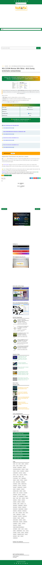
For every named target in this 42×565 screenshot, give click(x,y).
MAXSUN (25, 505)
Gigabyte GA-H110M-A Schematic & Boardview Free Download (23, 403)
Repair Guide (15, 521)
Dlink (20, 476)
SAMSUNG (25, 521)
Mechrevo (15, 507)
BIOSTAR (14, 467)
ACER (14, 463)
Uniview (26, 532)
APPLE (23, 463)
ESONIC (25, 480)
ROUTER (20, 521)
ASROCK (26, 463)
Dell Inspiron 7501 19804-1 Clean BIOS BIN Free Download (23, 333)
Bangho (21, 465)
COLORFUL (22, 471)
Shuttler (15, 525)
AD (16, 463)
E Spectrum (15, 478)
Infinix (23, 498)
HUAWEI (26, 496)
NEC (16, 512)
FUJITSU (19, 485)
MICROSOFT (15, 509)
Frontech (15, 485)
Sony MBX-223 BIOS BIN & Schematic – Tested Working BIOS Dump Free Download (23, 320)
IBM (17, 498)
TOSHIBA (14, 532)
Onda (14, 514)
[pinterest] (19, 1)
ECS (19, 478)
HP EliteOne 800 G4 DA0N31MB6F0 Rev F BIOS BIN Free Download (22, 347)
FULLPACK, (4, 73)
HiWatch (23, 494)
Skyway (19, 525)
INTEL (27, 498)
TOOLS (27, 530)
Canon (24, 467)
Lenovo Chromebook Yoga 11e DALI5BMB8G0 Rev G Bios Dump (22, 340)
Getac (14, 489)
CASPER (23, 469)
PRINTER (14, 518)
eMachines (24, 478)
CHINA (27, 469)
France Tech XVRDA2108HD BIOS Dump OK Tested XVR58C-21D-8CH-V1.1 (23, 398)
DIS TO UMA (15, 476)
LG (25, 503)
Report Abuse (15, 383)
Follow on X (15, 246)
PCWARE (23, 514)
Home (3, 66)
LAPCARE (14, 503)
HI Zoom (25, 492)
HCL (17, 492)
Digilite (21, 474)
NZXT (27, 512)
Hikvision (15, 494)
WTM (18, 536)
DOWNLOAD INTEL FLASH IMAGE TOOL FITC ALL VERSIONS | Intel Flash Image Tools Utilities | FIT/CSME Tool (20, 358)
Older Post (37, 208)
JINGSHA (14, 501)
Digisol (25, 474)
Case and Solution (16, 469)
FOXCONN (15, 483)
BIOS (25, 465)
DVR (22, 476)
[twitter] (16, 1)
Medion (19, 507)
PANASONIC (19, 514)
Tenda (14, 530)
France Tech (24, 483)
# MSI (10, 175)
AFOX (19, 463)
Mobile (26, 509)
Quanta (22, 518)
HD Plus (21, 492)
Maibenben (20, 505)
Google (22, 489)
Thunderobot (19, 530)
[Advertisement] (21, 19)
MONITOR (15, 510)
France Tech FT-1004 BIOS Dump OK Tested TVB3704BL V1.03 (23, 393)
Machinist (15, 505)
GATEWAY (14, 487)
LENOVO (22, 503)
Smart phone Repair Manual (18, 527)
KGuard (23, 501)
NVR (24, 512)
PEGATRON (15, 516)
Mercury (24, 507)
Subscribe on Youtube (17, 251)
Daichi (14, 474)
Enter (18, 480)
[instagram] (23, 1)
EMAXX (14, 480)
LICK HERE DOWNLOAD (8, 147)
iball (14, 498)
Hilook (19, 494)
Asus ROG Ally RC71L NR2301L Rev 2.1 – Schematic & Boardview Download (22, 327)
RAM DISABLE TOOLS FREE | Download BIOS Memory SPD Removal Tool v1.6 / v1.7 (23, 379)
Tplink (19, 532)
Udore (22, 532)
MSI (10, 66)
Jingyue (19, 501)
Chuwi (14, 471)
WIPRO (26, 534)
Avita (17, 465)
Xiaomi (22, 536)
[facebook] (14, 1)
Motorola (24, 510)
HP (17, 496)
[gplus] (27, 1)
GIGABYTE (18, 489)
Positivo (20, 516)
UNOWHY (14, 534)
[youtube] (25, 1)
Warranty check (21, 534)
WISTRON (15, 536)
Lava (18, 503)
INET (20, 498)
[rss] (21, 1)
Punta (19, 518)
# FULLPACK (6, 175)
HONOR (14, 496)
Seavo (20, 523)
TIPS (24, 530)
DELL (18, 474)
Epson (21, 480)
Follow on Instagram (17, 253)
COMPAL (26, 471)
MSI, (7, 73)
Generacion (20, 487)
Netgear (20, 512)
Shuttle (23, 523)
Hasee (14, 492)
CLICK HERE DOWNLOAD (8, 134)
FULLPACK (6, 66)
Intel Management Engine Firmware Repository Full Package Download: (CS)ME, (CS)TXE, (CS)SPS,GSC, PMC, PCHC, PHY (21, 373)
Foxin (19, 483)
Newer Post (4, 208)
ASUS (14, 465)
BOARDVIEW (20, 467)
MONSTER (19, 510)
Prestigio (25, 516)
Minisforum (21, 509)
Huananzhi (21, 496)
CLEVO (18, 471)
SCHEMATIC (15, 523)
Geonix (25, 487)
